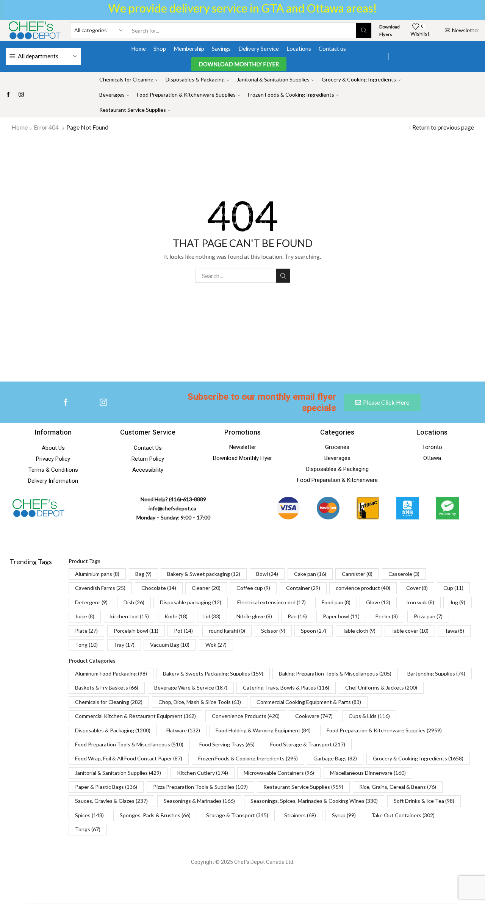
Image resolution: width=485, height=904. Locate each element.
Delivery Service (258, 48)
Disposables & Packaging (195, 79)
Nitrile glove (254, 616)
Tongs (87, 829)
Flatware (183, 730)
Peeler (386, 616)
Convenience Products (246, 716)
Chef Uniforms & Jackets (381, 687)
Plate (86, 630)
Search (283, 276)
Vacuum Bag (169, 644)
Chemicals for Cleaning (126, 79)
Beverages (112, 94)
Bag (143, 574)
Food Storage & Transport (307, 744)
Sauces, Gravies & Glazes (111, 801)
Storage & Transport (237, 815)
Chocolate (158, 588)
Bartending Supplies (436, 673)
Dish (134, 602)
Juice (84, 616)
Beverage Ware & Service (190, 687)
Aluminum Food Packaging (111, 673)
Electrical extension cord (271, 602)
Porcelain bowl (136, 630)
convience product (363, 588)
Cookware (314, 716)
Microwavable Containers (279, 772)
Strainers (300, 815)
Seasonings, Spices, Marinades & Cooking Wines (314, 801)
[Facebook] (8, 95)
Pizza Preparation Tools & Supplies (200, 787)
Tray (124, 644)
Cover (417, 588)
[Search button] (363, 30)
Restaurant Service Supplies (132, 109)
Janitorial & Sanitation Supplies (273, 79)
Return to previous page (443, 127)
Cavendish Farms (100, 588)
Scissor (273, 630)
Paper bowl (341, 616)
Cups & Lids (369, 716)
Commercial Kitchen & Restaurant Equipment (135, 716)
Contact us (332, 48)
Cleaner (206, 588)
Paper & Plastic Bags (106, 787)
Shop (159, 48)
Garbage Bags (335, 758)
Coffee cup (253, 588)
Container (303, 588)
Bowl (267, 574)
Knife (176, 616)
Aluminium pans (97, 574)
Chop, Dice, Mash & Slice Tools (199, 702)
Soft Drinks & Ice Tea (424, 801)
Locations (298, 48)
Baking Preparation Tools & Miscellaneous (335, 673)
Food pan (336, 602)
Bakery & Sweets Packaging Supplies (213, 673)
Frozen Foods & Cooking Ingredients (291, 94)
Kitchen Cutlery (202, 772)
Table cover (410, 630)
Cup (453, 588)
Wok (216, 644)
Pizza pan (428, 616)
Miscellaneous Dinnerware (368, 772)
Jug (457, 602)
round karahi (227, 630)
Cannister (357, 574)
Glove (378, 602)
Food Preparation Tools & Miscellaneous (129, 744)
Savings (221, 48)
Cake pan (310, 574)
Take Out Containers (403, 815)
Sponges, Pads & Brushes (155, 815)
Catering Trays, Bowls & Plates (286, 687)
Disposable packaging (190, 602)
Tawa (454, 630)
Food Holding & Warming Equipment (263, 730)
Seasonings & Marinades (199, 801)
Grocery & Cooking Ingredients (359, 79)
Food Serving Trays (227, 744)
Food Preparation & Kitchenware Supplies (186, 94)
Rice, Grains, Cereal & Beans (397, 787)
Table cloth (358, 630)
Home (138, 48)
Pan (297, 616)
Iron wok (420, 602)
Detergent (91, 602)
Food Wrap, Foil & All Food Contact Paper (128, 758)
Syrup (344, 815)
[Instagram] (21, 95)
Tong (86, 644)
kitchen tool (129, 616)
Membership (189, 48)
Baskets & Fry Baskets (106, 687)
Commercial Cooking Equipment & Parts (309, 702)
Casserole (403, 574)
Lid (212, 616)
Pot (183, 630)
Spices (89, 815)
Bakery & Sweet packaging (203, 574)
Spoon (313, 630)
